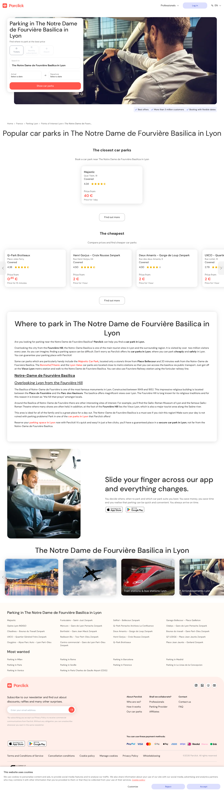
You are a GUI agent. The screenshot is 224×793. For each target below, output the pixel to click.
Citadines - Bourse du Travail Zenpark (26, 631)
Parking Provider (158, 706)
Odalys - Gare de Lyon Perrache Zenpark (186, 625)
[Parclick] (13, 5)
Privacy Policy (130, 755)
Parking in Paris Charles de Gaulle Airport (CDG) (83, 670)
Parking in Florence (122, 665)
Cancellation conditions (61, 755)
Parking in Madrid (174, 659)
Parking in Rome (68, 659)
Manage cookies (109, 755)
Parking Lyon (32, 123)
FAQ (181, 706)
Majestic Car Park (88, 361)
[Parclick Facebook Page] (208, 685)
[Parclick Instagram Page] (196, 685)
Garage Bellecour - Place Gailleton (183, 620)
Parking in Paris (14, 665)
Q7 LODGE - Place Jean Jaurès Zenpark (186, 636)
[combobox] (48, 65)
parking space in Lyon (42, 422)
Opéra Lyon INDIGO (16, 625)
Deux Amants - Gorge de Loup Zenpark (133, 631)
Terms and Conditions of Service (25, 755)
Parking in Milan (14, 659)
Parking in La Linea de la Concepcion (184, 665)
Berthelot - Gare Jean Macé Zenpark (78, 631)
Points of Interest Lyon (52, 123)
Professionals (156, 701)
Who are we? (134, 701)
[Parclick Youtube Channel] (214, 685)
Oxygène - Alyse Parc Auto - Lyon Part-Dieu (29, 642)
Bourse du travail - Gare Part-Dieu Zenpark (187, 631)
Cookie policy (87, 755)
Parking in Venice (15, 670)
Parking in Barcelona (123, 659)
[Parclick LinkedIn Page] (202, 685)
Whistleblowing (151, 755)
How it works (134, 706)
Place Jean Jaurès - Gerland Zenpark (184, 642)
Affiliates (154, 711)
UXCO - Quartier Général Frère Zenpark (26, 636)
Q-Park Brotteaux (122, 642)
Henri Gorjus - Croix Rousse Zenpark (131, 636)
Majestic (11, 620)
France (19, 123)
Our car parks (134, 711)
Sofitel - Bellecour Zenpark (126, 620)
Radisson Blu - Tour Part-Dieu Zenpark (79, 636)
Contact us (185, 701)
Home (10, 123)
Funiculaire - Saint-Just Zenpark (76, 620)
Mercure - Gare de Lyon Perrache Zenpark (81, 625)
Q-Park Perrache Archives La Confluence (133, 625)
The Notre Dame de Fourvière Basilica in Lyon (78, 123)
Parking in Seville (68, 665)
